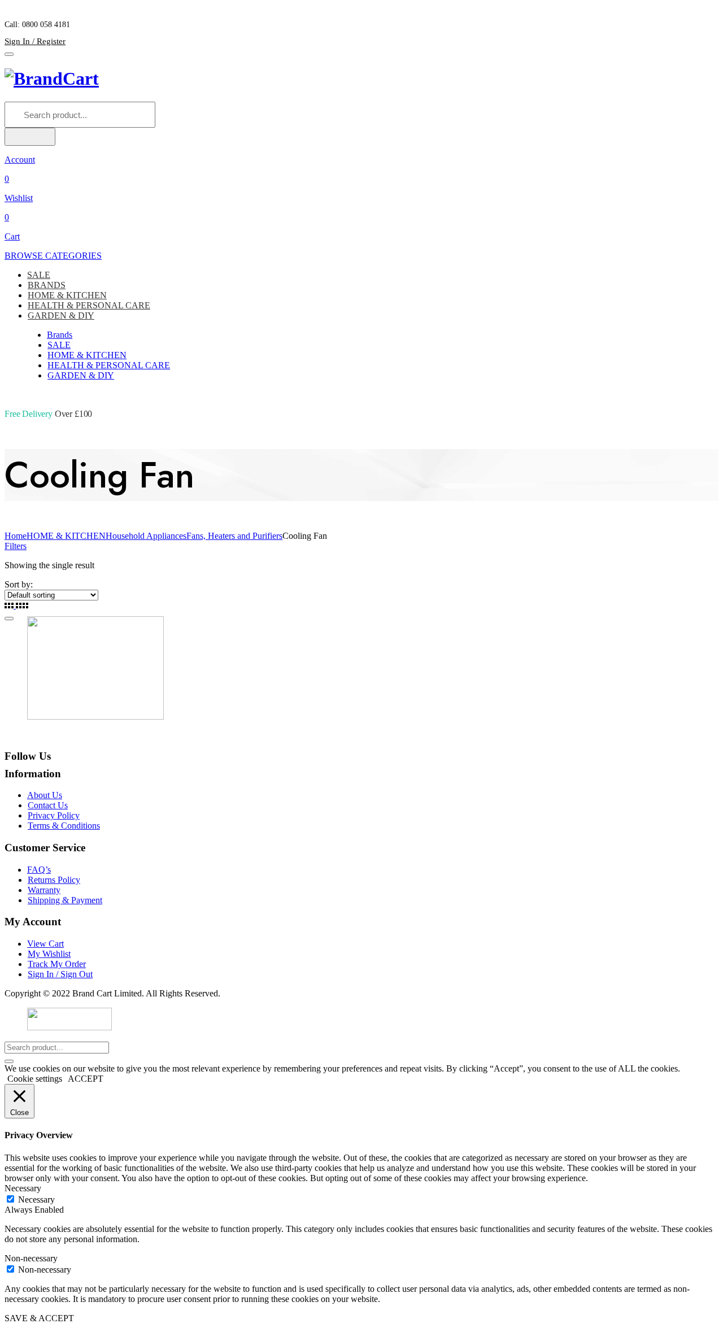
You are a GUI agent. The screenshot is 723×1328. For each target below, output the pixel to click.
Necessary (36, 1199)
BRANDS (47, 285)
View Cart (45, 943)
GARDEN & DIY (61, 315)
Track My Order (57, 964)
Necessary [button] (23, 1188)
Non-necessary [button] (31, 1258)
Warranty (44, 890)
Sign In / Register (35, 41)
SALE (38, 275)
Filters (16, 546)
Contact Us (48, 805)
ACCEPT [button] (85, 1078)
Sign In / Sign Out (60, 974)
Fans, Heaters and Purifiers (234, 536)
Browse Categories (53, 255)
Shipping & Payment (65, 900)
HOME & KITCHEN (67, 295)
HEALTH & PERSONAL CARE (89, 305)
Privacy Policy (54, 815)
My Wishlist (49, 954)
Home (16, 536)
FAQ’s (39, 869)
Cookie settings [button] (34, 1078)
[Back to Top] (9, 618)
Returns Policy (54, 880)
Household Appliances (146, 536)
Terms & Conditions (64, 825)
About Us (44, 795)
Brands (59, 334)
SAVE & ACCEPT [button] (39, 1318)
